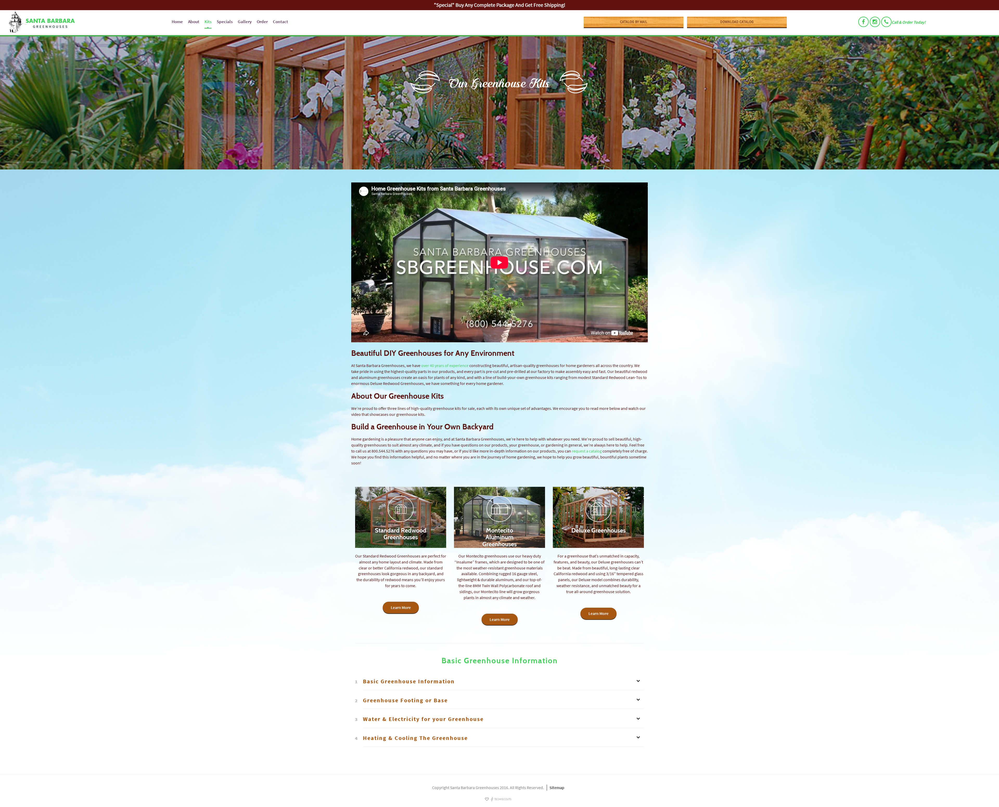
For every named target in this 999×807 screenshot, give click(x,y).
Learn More (401, 607)
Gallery (245, 21)
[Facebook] (863, 22)
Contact (280, 21)
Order (262, 21)
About (193, 21)
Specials (225, 21)
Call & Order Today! (909, 22)
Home (177, 21)
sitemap (556, 787)
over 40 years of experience (445, 365)
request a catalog (587, 451)
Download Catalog (737, 21)
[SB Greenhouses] (86, 22)
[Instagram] (875, 22)
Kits (208, 21)
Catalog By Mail (633, 21)
